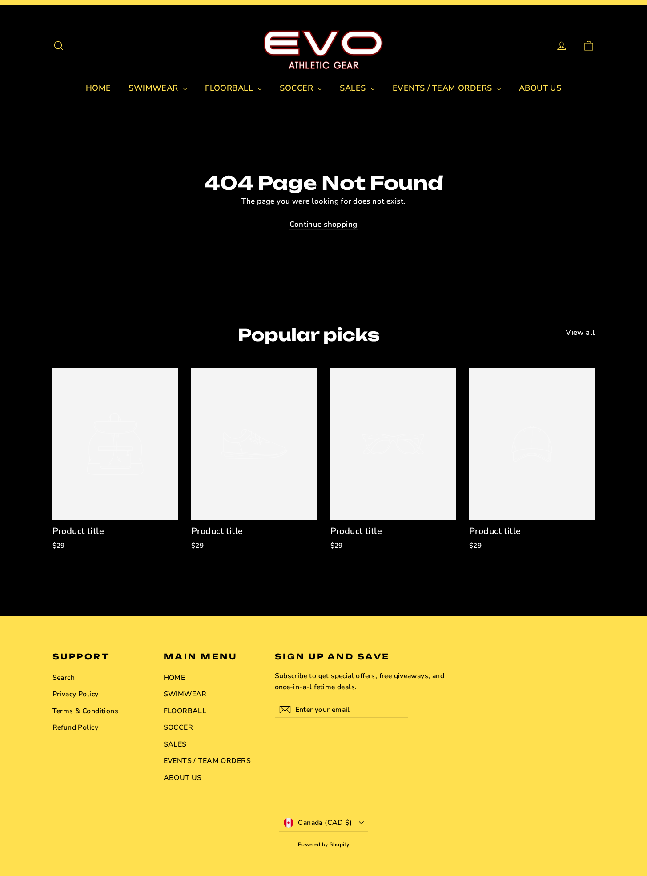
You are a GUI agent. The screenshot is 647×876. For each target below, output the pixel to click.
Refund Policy (75, 727)
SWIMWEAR (155, 88)
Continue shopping (323, 224)
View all (580, 332)
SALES (354, 88)
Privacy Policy (75, 694)
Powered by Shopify (324, 844)
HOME (98, 88)
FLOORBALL (230, 88)
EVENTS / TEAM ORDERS (443, 88)
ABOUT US (540, 88)
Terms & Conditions (85, 711)
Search (63, 678)
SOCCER (297, 88)
